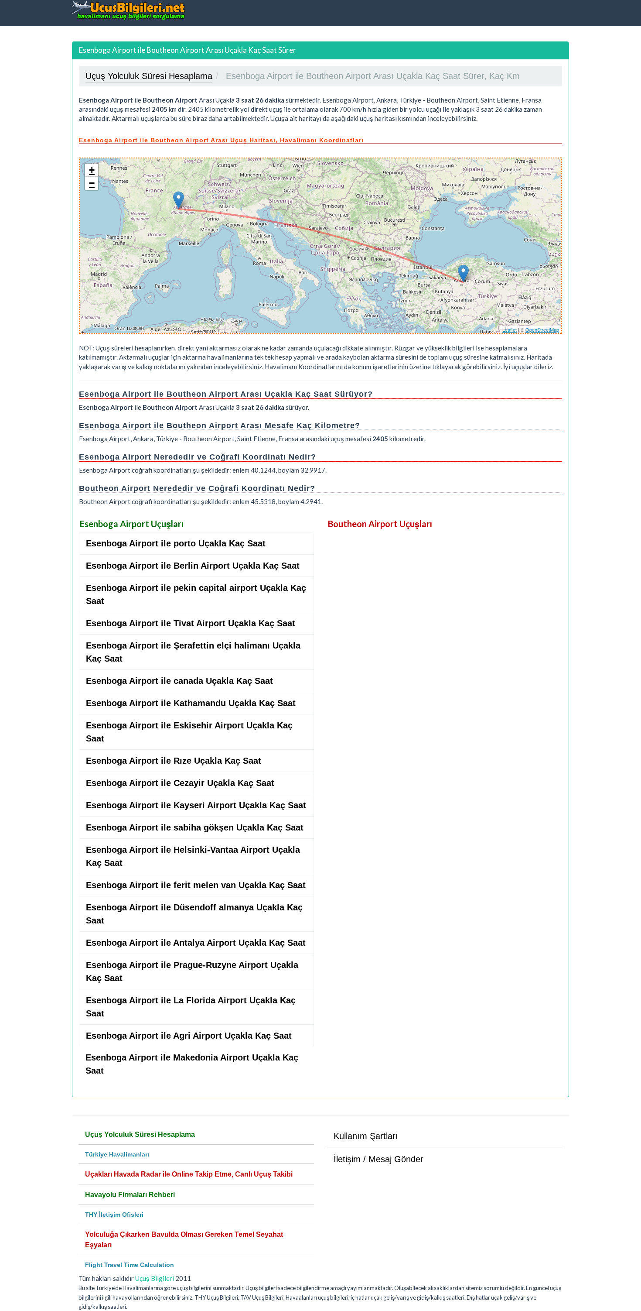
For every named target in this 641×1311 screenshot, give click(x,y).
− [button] (92, 183)
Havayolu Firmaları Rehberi (130, 1194)
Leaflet (509, 329)
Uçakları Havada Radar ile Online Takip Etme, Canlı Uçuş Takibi (189, 1174)
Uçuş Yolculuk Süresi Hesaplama (140, 1134)
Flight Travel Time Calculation (129, 1264)
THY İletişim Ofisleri (114, 1214)
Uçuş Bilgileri (154, 1278)
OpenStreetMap (542, 329)
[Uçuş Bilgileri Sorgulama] (128, 10)
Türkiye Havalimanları (117, 1154)
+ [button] (92, 170)
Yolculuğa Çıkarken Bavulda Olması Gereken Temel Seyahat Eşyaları (184, 1240)
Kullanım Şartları (366, 1136)
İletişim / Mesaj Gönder (378, 1159)
